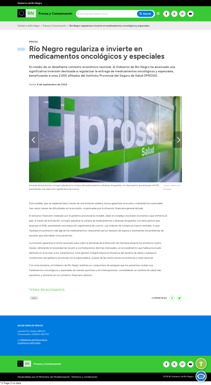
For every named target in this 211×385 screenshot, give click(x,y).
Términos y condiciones (84, 376)
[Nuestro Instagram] (182, 14)
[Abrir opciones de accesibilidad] (201, 363)
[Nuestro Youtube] (190, 14)
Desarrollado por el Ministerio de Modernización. (43, 376)
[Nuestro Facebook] (166, 14)
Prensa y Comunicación (54, 25)
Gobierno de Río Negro (28, 25)
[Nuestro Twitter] (174, 14)
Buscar (147, 13)
